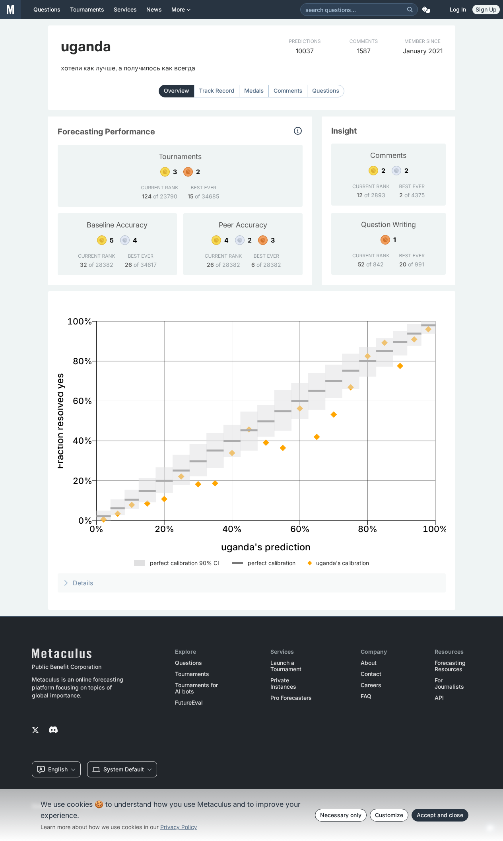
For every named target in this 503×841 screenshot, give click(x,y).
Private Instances (283, 683)
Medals (254, 90)
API (439, 698)
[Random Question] (425, 9)
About (369, 663)
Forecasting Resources (450, 666)
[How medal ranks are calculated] (298, 131)
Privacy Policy (178, 827)
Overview (176, 90)
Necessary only (340, 815)
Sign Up (486, 9)
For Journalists (449, 683)
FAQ (366, 696)
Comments (288, 90)
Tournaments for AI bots (196, 688)
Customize (389, 815)
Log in (458, 9)
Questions (325, 90)
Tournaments (192, 674)
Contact (371, 674)
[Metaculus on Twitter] (35, 730)
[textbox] (128, 68)
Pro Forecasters (291, 698)
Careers (371, 685)
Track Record (217, 90)
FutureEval (189, 702)
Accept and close (440, 815)
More (178, 9)
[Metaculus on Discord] (53, 730)
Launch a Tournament (285, 666)
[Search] (410, 9)
